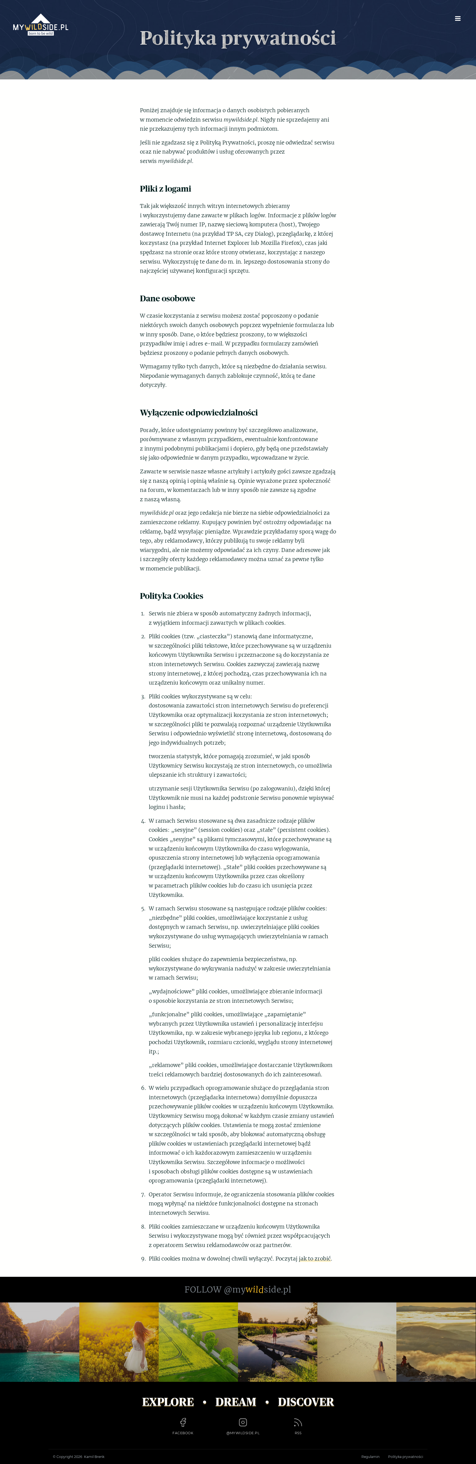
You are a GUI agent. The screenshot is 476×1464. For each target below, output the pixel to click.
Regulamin (370, 1457)
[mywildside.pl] (40, 24)
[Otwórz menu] (458, 18)
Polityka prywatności (405, 1457)
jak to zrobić (315, 1258)
